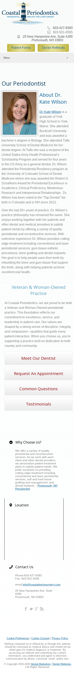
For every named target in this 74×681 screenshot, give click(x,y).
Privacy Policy (60, 638)
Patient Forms (21, 47)
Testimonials (38, 404)
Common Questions (38, 388)
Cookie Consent (40, 638)
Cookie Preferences (18, 638)
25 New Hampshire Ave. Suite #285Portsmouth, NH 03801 (48, 38)
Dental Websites (61, 664)
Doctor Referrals (53, 47)
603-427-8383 (63, 28)
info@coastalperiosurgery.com (42, 584)
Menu (7, 57)
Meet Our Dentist (38, 358)
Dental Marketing (40, 664)
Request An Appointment (38, 373)
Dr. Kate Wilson (50, 112)
